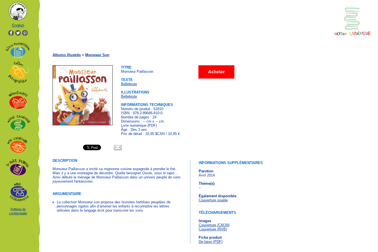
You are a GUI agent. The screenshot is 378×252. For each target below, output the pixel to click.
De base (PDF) (210, 242)
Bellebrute (129, 84)
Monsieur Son (97, 55)
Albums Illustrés (67, 55)
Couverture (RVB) (213, 229)
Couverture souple (213, 200)
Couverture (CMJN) (214, 225)
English (18, 25)
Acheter (216, 71)
